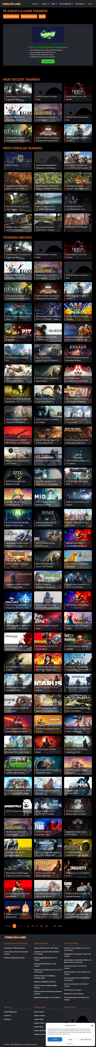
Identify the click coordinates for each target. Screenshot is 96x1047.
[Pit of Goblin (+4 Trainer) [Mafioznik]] (18, 332)
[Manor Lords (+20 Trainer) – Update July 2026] (78, 745)
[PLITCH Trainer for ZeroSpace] (78, 683)
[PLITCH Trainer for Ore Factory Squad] (48, 538)
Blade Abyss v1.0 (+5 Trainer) (74, 994)
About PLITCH (48, 61)
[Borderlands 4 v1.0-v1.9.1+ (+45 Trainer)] (48, 642)
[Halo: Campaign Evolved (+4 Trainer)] (78, 133)
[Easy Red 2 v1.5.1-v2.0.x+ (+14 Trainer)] (78, 415)
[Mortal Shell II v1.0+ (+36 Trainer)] (78, 92)
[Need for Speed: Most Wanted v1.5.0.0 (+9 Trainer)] (18, 222)
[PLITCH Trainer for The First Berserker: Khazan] (78, 353)
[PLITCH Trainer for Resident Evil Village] (48, 415)
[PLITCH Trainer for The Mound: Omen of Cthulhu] (78, 806)
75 (37, 926)
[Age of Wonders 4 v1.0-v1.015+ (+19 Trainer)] (48, 806)
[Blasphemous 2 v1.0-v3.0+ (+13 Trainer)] (48, 112)
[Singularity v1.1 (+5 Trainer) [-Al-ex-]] (78, 868)
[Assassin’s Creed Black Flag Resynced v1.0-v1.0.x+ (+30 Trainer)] (78, 662)
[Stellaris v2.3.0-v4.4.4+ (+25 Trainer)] (78, 497)
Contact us (7, 1015)
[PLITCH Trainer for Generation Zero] (48, 827)
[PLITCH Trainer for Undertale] (18, 806)
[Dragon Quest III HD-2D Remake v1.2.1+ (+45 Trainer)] (18, 745)
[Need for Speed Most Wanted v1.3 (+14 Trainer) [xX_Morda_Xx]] (78, 703)
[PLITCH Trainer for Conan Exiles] (48, 92)
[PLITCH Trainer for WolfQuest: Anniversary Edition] (48, 580)
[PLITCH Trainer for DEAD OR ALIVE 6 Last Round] (78, 724)
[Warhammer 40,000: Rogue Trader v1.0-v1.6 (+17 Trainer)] (18, 868)
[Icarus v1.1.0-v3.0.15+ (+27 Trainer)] (48, 683)
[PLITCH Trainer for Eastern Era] (18, 353)
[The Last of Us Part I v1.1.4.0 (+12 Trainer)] (18, 202)
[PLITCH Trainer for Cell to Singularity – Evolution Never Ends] (18, 600)
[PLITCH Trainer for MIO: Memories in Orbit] (48, 497)
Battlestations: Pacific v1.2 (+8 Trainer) (47, 997)
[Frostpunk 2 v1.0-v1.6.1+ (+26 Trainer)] (78, 827)
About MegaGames (10, 1012)
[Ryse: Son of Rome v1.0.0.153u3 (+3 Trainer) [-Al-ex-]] (48, 353)
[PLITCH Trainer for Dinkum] (18, 559)
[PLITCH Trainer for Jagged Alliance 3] (78, 765)
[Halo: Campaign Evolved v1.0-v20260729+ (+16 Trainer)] (18, 621)
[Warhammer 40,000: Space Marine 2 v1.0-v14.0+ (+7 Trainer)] (18, 538)
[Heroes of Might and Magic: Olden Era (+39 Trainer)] (18, 415)
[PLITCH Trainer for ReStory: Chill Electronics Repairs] (78, 394)
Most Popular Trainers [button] (28, 16)
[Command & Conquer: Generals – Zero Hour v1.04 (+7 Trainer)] (78, 181)
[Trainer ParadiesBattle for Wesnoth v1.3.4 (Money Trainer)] (48, 161)
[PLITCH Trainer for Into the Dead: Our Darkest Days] (78, 435)
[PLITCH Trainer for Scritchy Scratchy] (78, 312)
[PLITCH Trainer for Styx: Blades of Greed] (18, 477)
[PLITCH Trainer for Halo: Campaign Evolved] (18, 683)
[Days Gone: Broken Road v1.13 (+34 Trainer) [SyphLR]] (48, 600)
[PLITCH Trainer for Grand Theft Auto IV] (48, 910)
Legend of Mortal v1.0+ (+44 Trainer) (46, 948)
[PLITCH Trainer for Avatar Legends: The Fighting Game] (48, 703)
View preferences (86, 1039)
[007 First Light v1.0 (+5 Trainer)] (18, 662)
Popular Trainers (39, 1015)
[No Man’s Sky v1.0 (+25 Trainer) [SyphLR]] (18, 497)
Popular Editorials (40, 1030)
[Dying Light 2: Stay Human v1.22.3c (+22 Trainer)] (18, 181)
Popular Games (39, 1012)
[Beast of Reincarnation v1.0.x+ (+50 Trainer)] (48, 559)
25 (28, 926)
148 (55, 926)
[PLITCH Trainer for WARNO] (78, 600)
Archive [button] (42, 16)
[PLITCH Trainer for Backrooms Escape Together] (78, 848)
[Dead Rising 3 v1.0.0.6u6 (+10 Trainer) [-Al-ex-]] (18, 92)
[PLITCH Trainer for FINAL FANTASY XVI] (48, 332)
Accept (55, 1039)
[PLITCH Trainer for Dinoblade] (48, 456)
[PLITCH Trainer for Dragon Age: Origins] (18, 642)
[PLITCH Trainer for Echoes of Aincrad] (48, 786)
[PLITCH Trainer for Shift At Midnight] (78, 642)
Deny (70, 1039)
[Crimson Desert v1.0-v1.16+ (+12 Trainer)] (18, 703)
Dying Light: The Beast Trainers (14, 948)
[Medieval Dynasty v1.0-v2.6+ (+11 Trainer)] (18, 456)
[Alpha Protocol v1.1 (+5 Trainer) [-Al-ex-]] (78, 786)
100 (41, 926)
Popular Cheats (39, 1023)
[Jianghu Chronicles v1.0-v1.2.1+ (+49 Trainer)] (18, 374)
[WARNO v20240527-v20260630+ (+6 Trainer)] (78, 538)
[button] (92, 1025)
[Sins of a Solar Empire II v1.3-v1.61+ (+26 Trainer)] (78, 580)
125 (46, 926)
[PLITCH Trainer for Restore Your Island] (78, 559)
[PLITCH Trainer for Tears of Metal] (48, 621)
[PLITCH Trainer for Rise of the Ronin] (18, 312)
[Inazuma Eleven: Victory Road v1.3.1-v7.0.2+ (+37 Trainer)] (18, 786)
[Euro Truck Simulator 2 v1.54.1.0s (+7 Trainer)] (48, 222)
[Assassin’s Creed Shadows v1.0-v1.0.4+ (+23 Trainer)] (78, 161)
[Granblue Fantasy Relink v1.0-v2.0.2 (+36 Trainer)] (48, 889)
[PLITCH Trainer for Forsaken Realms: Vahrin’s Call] (18, 518)
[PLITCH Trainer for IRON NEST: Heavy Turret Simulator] (18, 435)
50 (32, 926)
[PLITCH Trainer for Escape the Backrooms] (18, 394)
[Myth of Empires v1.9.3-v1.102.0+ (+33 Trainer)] (48, 202)
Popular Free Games (41, 1034)
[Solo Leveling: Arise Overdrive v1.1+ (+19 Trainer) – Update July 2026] (48, 312)
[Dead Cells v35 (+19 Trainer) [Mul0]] (78, 621)
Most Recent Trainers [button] (11, 16)
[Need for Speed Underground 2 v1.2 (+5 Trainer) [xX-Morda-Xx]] (48, 848)
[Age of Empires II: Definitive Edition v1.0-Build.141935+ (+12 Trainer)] (48, 181)
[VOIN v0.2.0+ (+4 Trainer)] (78, 222)
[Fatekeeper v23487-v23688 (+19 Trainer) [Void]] (18, 580)
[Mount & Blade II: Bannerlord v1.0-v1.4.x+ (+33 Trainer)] (78, 332)
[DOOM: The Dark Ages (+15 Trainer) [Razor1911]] (48, 435)
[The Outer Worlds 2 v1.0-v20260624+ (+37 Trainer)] (48, 477)
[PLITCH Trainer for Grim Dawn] (48, 745)
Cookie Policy (69, 1043)
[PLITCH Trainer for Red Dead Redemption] (18, 889)
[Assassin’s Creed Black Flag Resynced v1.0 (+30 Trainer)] (78, 910)
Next (60, 926)
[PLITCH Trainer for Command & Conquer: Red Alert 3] (48, 662)
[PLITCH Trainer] (18, 161)
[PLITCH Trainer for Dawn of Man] (78, 112)
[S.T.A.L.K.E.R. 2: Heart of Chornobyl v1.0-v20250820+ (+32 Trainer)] (18, 133)
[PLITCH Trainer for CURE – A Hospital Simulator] (78, 889)
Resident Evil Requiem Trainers (14, 958)
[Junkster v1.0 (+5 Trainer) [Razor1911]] (18, 910)
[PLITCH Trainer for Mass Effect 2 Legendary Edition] (18, 724)
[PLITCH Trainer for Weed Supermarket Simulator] (18, 765)
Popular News (39, 1027)
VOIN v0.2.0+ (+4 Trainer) (72, 990)
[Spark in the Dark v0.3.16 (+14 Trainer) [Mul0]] (48, 518)
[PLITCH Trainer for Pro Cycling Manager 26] (18, 848)
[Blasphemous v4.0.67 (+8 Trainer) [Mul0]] (18, 827)
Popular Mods (38, 1019)
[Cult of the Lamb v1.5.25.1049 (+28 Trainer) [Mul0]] (78, 374)
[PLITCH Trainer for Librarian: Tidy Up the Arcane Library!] (48, 133)
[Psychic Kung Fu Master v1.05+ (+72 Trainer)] (48, 394)
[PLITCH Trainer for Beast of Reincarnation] (48, 374)
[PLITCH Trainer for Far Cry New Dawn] (78, 518)
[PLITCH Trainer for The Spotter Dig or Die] (48, 868)
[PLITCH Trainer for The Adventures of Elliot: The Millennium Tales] (18, 112)
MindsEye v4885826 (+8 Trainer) (45, 982)
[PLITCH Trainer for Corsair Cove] (78, 477)
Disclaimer (7, 1019)
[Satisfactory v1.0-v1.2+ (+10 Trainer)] (48, 724)
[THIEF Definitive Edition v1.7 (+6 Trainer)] (78, 456)
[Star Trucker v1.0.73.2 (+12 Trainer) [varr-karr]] (48, 765)
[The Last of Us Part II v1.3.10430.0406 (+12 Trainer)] (78, 202)
